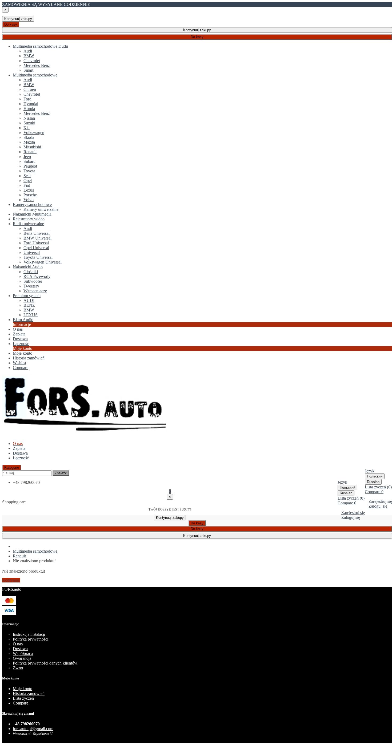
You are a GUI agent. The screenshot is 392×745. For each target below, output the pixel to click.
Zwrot (18, 668)
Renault (19, 556)
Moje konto (22, 353)
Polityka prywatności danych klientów (45, 663)
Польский (374, 476)
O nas (18, 644)
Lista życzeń (23, 698)
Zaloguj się (378, 506)
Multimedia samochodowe (35, 551)
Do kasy (10, 24)
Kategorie (11, 467)
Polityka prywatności (30, 639)
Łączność (21, 458)
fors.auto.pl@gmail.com (33, 728)
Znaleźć (61, 473)
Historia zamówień (29, 358)
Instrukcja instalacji (29, 634)
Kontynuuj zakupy (18, 19)
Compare (20, 703)
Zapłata (19, 448)
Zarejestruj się (380, 501)
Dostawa (20, 453)
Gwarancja (22, 658)
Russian (373, 482)
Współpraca (23, 653)
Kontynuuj (11, 580)
